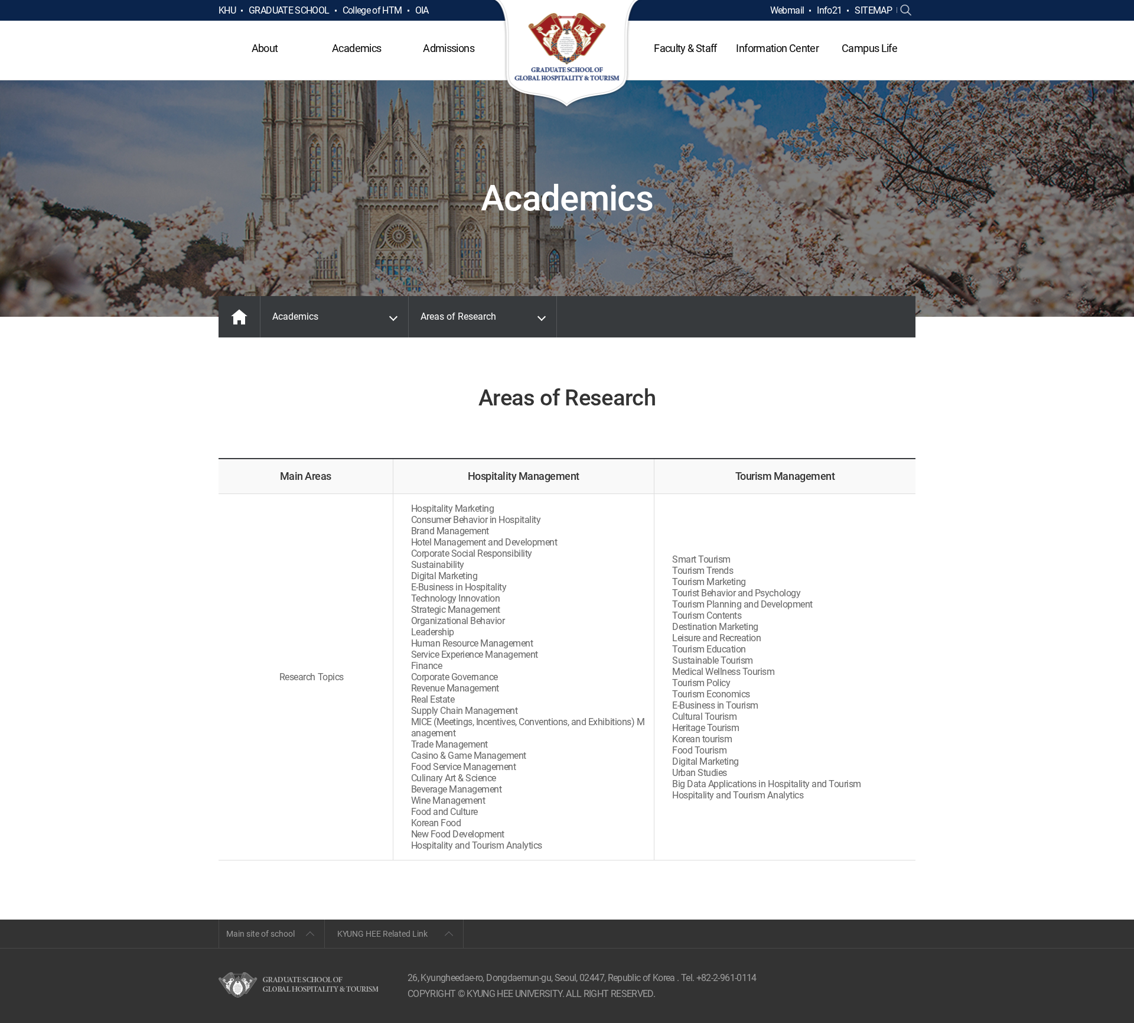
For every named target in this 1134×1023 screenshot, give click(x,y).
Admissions (448, 48)
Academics (356, 48)
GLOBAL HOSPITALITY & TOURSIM (567, 54)
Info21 (829, 10)
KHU (227, 10)
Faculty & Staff (685, 48)
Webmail (787, 10)
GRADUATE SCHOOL (289, 10)
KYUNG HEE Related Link (382, 933)
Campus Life (869, 48)
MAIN (239, 316)
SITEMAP (873, 10)
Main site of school (260, 933)
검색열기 (906, 10)
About (265, 48)
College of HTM (372, 10)
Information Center (777, 48)
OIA (422, 10)
